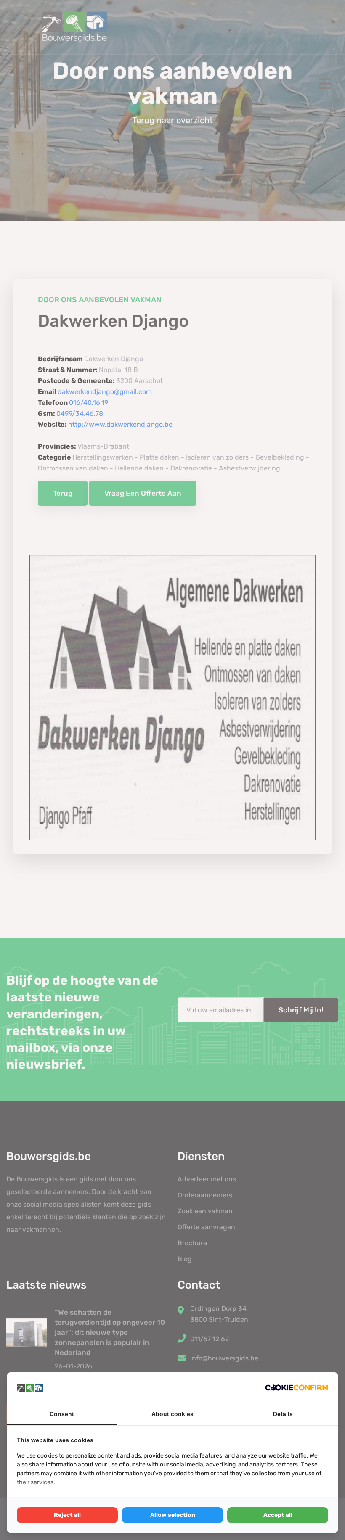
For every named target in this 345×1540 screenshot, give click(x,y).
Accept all (277, 1515)
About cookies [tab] (172, 1414)
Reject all (67, 1515)
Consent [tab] (62, 1414)
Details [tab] (283, 1414)
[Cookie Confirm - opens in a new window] (296, 1387)
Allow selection (172, 1515)
